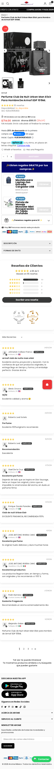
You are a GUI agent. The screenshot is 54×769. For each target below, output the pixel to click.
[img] (8, 348)
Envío (15, 123)
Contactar (43, 759)
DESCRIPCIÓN (10, 243)
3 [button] (28, 648)
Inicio (3, 15)
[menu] (2, 3)
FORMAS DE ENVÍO (12, 250)
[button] (50, 3)
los (30, 764)
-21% (5, 29)
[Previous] (5, 51)
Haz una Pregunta (35, 149)
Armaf (4, 93)
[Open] (47, 384)
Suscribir (7, 746)
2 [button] (23, 648)
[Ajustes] (45, 3)
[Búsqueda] (7, 3)
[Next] (49, 51)
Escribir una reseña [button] (27, 299)
